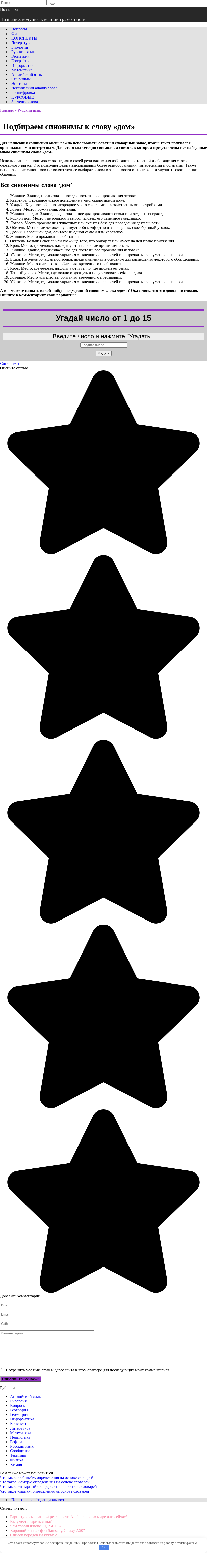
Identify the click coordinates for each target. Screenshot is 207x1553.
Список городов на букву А (34, 1535)
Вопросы (19, 29)
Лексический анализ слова (34, 88)
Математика (21, 70)
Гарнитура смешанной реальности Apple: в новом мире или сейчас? (68, 1517)
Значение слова (24, 102)
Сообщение (20, 1451)
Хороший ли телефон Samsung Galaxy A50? (47, 1530)
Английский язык (26, 74)
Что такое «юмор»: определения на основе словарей (45, 1482)
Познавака (9, 9)
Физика (17, 33)
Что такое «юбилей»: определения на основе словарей (46, 1477)
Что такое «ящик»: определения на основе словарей (44, 1491)
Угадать (104, 353)
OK (104, 1547)
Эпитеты (19, 83)
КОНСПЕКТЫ (24, 38)
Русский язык (23, 52)
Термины (18, 1455)
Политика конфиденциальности (39, 1500)
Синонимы (21, 79)
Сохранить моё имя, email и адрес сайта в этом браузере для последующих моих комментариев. (88, 1370)
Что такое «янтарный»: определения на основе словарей (48, 1486)
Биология (19, 47)
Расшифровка (23, 92)
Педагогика (20, 1437)
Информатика (23, 65)
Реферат (17, 1442)
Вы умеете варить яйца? (31, 1521)
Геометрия (20, 56)
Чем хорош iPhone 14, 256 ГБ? (35, 1526)
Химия (16, 1464)
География (20, 61)
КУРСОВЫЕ (22, 97)
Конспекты (19, 1423)
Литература (21, 43)
